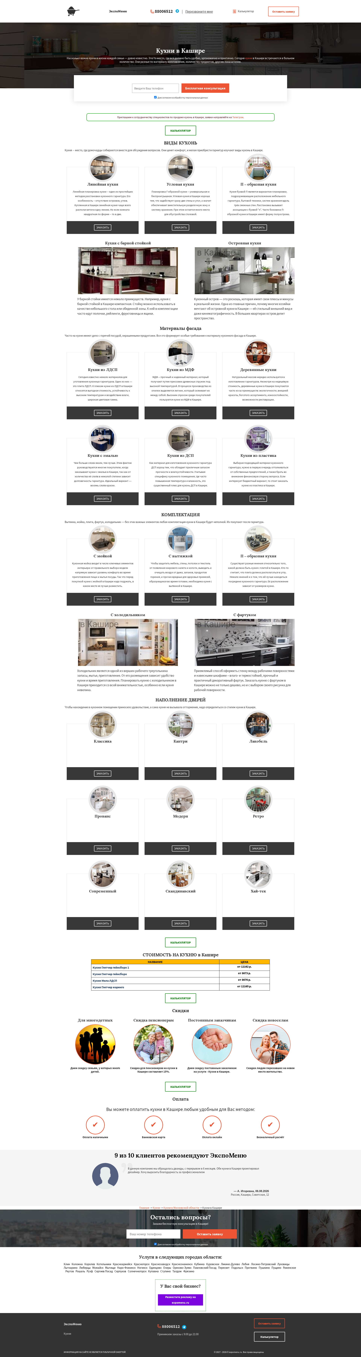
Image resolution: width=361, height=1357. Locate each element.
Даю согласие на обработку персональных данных (182, 97)
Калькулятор (245, 11)
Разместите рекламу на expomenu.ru (180, 1299)
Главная (144, 1208)
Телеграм (237, 117)
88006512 (164, 11)
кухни (248, 58)
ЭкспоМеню (73, 1324)
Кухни (156, 1208)
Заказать (102, 227)
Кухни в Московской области (181, 1208)
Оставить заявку (283, 11)
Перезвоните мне (199, 11)
